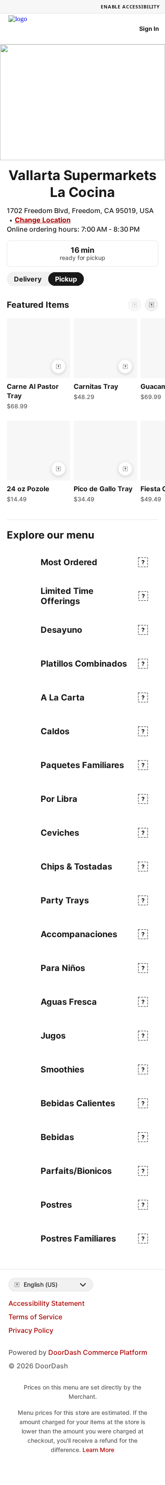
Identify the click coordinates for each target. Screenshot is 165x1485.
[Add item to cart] (58, 366)
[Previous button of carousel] (134, 305)
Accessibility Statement (46, 1303)
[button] (36, 366)
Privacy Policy (30, 1330)
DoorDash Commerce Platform (97, 1352)
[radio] (27, 279)
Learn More (98, 1449)
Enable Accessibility (130, 6)
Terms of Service (35, 1317)
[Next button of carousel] (151, 305)
